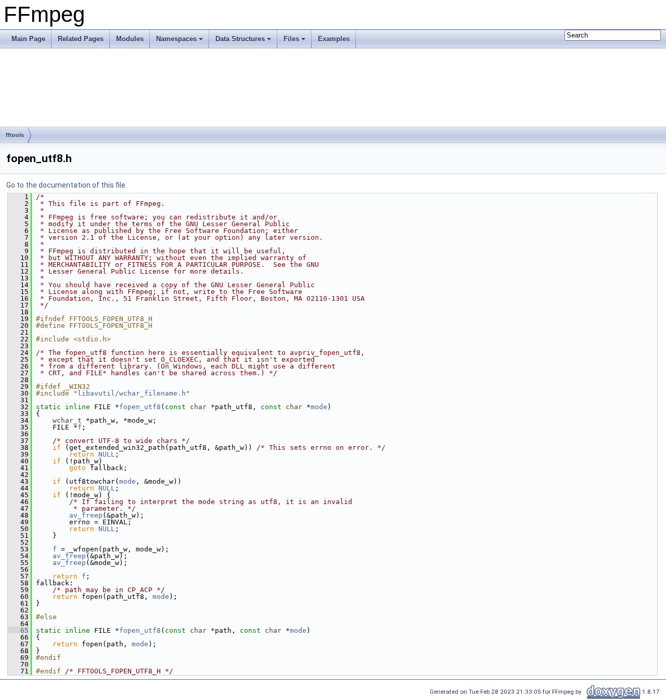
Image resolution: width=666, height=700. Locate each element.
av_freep (86, 515)
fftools (15, 135)
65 (18, 630)
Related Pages (81, 39)
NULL (106, 454)
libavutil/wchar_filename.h (132, 393)
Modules (130, 39)
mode (319, 407)
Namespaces (176, 39)
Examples (334, 39)
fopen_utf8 (140, 407)
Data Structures (240, 39)
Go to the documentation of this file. (66, 185)
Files (291, 39)
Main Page (28, 39)
